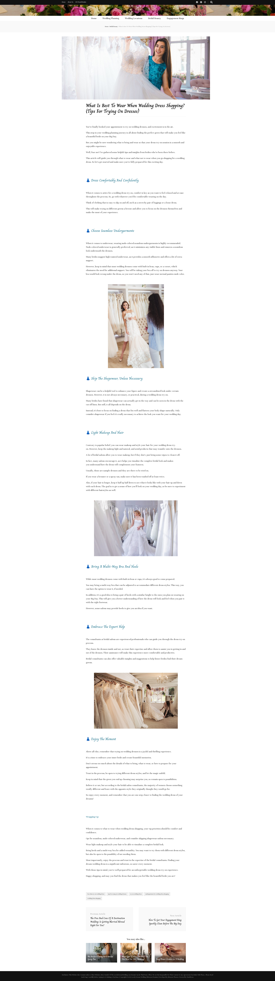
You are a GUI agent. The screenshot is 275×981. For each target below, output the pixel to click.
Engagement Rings (175, 18)
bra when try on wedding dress (96, 894)
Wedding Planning (110, 18)
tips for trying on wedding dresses (117, 894)
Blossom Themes (173, 977)
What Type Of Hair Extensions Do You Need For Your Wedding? (135, 958)
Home (64, 2)
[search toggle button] (211, 2)
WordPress (190, 977)
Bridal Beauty (154, 18)
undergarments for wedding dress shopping (157, 894)
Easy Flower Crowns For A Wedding (170, 959)
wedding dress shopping (94, 898)
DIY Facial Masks (80, 2)
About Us (70, 2)
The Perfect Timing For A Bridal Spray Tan (100, 958)
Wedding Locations (133, 18)
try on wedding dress (136, 894)
